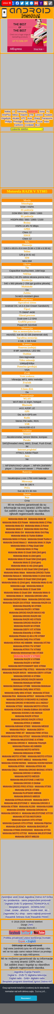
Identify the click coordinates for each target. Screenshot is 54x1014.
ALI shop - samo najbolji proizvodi (33, 913)
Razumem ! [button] (26, 998)
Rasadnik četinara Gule (18, 917)
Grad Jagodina (26, 897)
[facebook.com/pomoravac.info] (14, 934)
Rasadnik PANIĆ (40, 917)
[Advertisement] (27, 81)
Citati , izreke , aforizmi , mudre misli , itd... (27, 910)
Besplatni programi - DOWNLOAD (27, 907)
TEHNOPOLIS (41, 903)
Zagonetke (8, 913)
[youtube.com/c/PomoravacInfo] (39, 934)
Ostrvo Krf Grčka (44, 897)
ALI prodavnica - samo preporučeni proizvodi (27, 900)
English (31, 941)
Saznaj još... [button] (40, 991)
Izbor (7, 3)
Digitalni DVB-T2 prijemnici (19, 903)
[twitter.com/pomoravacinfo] (27, 934)
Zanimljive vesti (9, 897)
